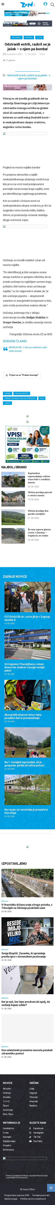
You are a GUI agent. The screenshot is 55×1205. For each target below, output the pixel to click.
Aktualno (16, 37)
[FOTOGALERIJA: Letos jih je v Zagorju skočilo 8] (27, 603)
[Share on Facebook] (18, 66)
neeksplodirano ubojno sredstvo (20, 398)
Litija (39, 37)
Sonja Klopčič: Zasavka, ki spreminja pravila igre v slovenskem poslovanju (23, 955)
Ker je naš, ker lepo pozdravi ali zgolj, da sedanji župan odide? (25, 1003)
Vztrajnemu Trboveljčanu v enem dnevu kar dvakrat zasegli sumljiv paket (24, 667)
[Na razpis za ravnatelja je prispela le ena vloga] (27, 796)
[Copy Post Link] (24, 66)
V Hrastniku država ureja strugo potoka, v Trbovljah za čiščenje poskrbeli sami (26, 906)
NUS (42, 398)
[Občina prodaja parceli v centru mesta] (13, 499)
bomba (7, 393)
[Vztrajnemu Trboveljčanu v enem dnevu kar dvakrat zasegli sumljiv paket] (27, 652)
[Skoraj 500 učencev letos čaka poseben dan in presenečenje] (27, 701)
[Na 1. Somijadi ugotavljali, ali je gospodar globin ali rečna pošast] (27, 748)
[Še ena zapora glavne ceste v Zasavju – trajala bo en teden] (13, 536)
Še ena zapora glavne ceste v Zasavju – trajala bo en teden (39, 532)
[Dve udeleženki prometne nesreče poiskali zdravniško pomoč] (27, 1036)
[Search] (52, 5)
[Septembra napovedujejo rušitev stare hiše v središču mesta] (13, 480)
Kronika (28, 37)
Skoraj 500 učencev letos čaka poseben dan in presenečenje (22, 716)
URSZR (7, 403)
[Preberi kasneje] (51, 1188)
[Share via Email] (31, 66)
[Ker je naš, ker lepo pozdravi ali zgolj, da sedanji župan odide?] (27, 988)
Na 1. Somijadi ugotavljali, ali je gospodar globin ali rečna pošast (24, 764)
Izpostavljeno (14, 863)
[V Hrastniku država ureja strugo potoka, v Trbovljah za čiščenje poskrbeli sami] (27, 891)
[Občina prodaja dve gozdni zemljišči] (13, 517)
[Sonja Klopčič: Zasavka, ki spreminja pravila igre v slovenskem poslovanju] (27, 939)
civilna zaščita (21, 393)
